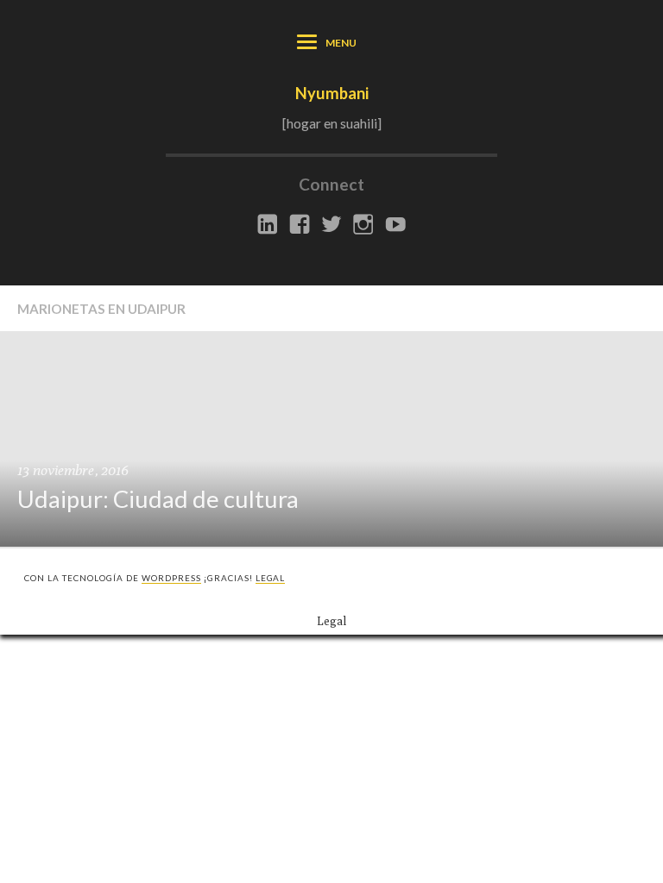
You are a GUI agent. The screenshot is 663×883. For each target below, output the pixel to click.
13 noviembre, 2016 (73, 470)
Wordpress (171, 578)
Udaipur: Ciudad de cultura (158, 499)
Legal (271, 578)
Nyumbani (332, 93)
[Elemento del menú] (267, 225)
